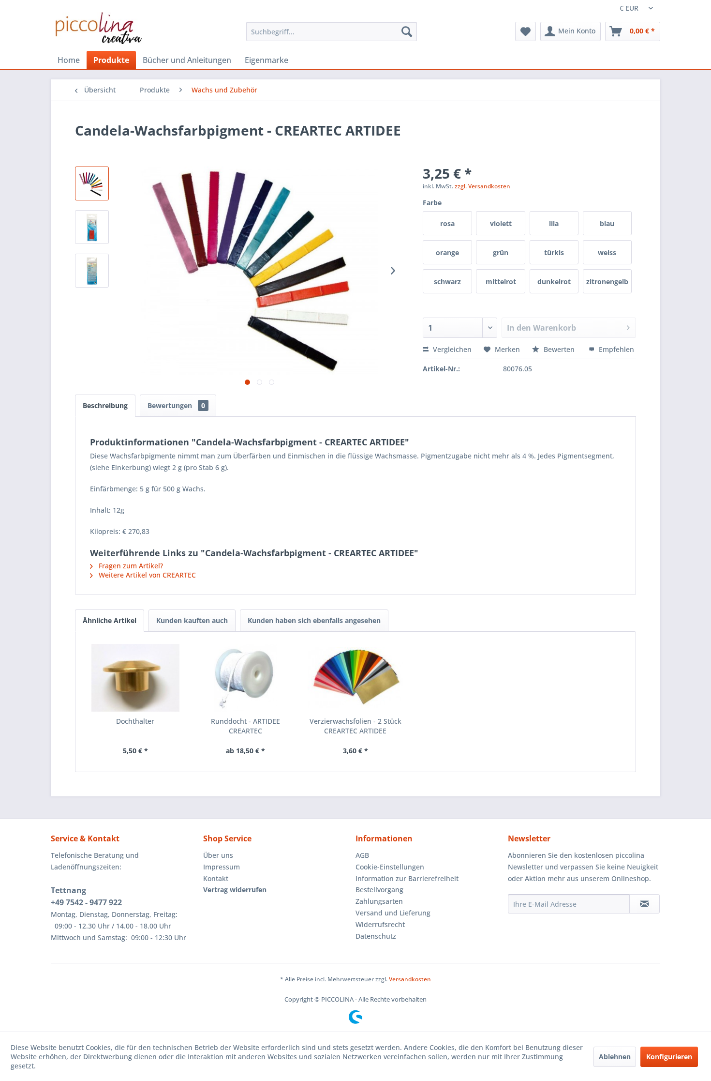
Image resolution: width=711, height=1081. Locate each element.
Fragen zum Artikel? (130, 565)
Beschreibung (105, 405)
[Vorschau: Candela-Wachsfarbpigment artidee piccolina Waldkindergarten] (92, 183)
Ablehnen (615, 1056)
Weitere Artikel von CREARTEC (146, 574)
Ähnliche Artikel (109, 620)
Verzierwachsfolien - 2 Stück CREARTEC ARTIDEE (355, 725)
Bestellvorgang (379, 889)
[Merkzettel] (525, 31)
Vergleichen (451, 349)
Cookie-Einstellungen (390, 866)
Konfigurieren (669, 1056)
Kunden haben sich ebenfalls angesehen (314, 620)
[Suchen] (407, 31)
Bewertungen (176, 405)
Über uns (218, 855)
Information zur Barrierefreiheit (407, 878)
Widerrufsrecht (380, 924)
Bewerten (559, 349)
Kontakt (215, 878)
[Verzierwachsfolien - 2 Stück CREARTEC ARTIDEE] (355, 678)
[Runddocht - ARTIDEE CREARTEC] (246, 678)
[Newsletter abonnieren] (644, 904)
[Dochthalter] (135, 678)
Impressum (221, 866)
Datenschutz (376, 936)
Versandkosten (410, 979)
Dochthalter (135, 721)
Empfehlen (615, 349)
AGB (362, 855)
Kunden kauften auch (192, 620)
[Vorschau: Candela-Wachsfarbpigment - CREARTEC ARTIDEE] (92, 271)
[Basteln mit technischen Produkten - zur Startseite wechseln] (99, 28)
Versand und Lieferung (393, 912)
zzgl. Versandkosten (482, 186)
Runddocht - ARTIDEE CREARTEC (245, 725)
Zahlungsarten (379, 901)
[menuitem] (331, 31)
